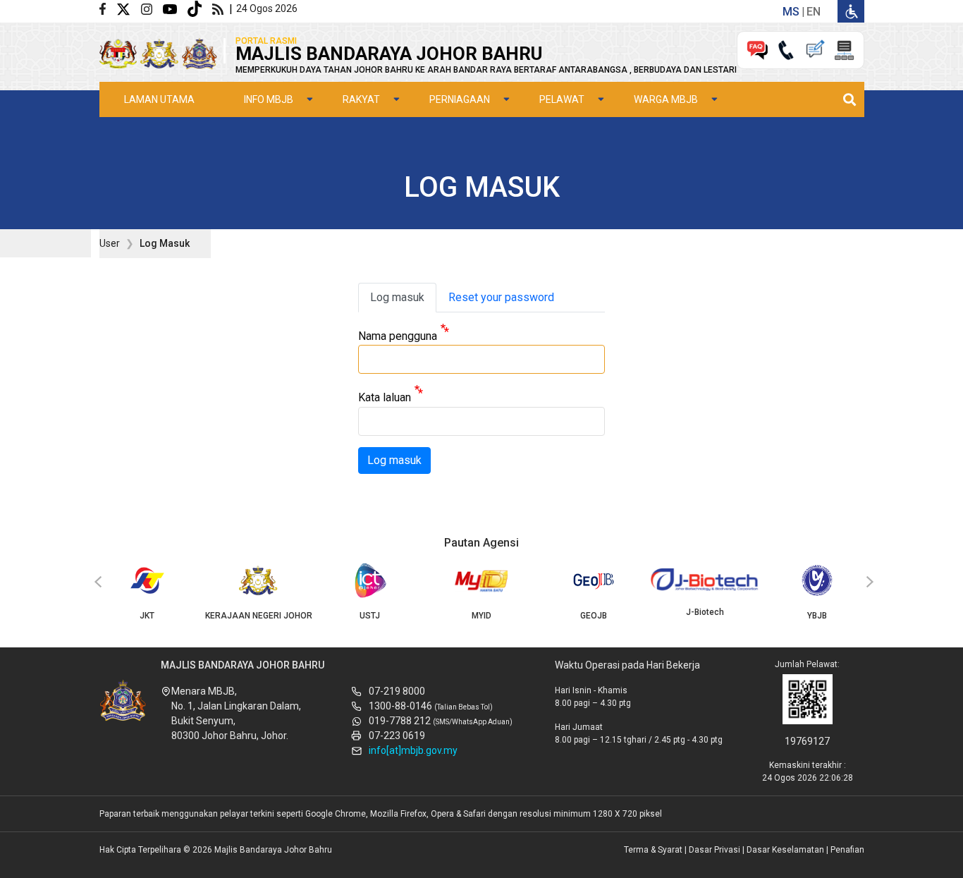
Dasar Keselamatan (785, 850)
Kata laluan (384, 398)
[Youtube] (175, 8)
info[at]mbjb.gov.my (413, 750)
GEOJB (593, 616)
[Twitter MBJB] (128, 8)
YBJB (817, 616)
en (813, 11)
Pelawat (561, 99)
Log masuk (397, 297)
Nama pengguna (397, 336)
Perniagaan (459, 99)
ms (791, 11)
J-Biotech (705, 612)
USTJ (370, 616)
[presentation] (95, 582)
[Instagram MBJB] (152, 8)
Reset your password (501, 297)
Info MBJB (268, 99)
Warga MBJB (666, 99)
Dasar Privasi (714, 850)
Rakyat (361, 99)
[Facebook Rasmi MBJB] (107, 8)
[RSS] (220, 8)
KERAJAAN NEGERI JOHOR (258, 616)
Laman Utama (159, 99)
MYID (481, 616)
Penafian (847, 850)
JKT (147, 616)
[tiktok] (200, 8)
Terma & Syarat (653, 850)
